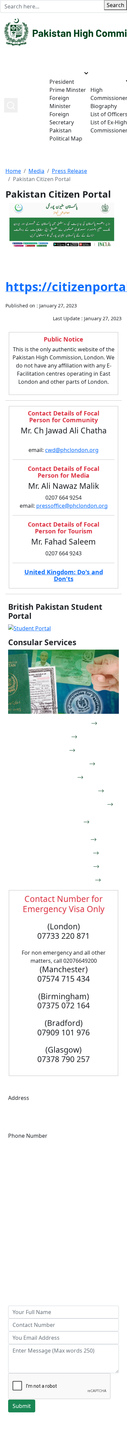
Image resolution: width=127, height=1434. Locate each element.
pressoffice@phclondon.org (72, 505)
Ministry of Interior (32, 1221)
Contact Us (22, 1281)
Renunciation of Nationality (58, 822)
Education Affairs (30, 1273)
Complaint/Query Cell (57, 839)
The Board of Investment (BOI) (47, 1196)
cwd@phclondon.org (72, 450)
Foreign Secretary (61, 118)
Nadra (58, 736)
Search (115, 5)
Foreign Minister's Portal (58, 880)
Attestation (58, 777)
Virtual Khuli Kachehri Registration (58, 804)
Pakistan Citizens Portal (58, 866)
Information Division (34, 1257)
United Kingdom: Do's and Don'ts (63, 575)
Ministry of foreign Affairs (41, 1180)
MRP (58, 750)
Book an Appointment (58, 723)
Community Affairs (32, 1265)
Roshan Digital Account (58, 853)
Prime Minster (67, 90)
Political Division (29, 1249)
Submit (22, 1406)
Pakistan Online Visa (58, 764)
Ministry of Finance (32, 1188)
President (61, 81)
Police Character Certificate (58, 791)
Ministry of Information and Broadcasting (61, 1212)
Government (65, 73)
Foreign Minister (60, 102)
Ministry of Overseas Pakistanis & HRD (57, 1204)
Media (36, 171)
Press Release (69, 171)
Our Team (103, 81)
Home (41, 105)
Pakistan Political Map (65, 134)
